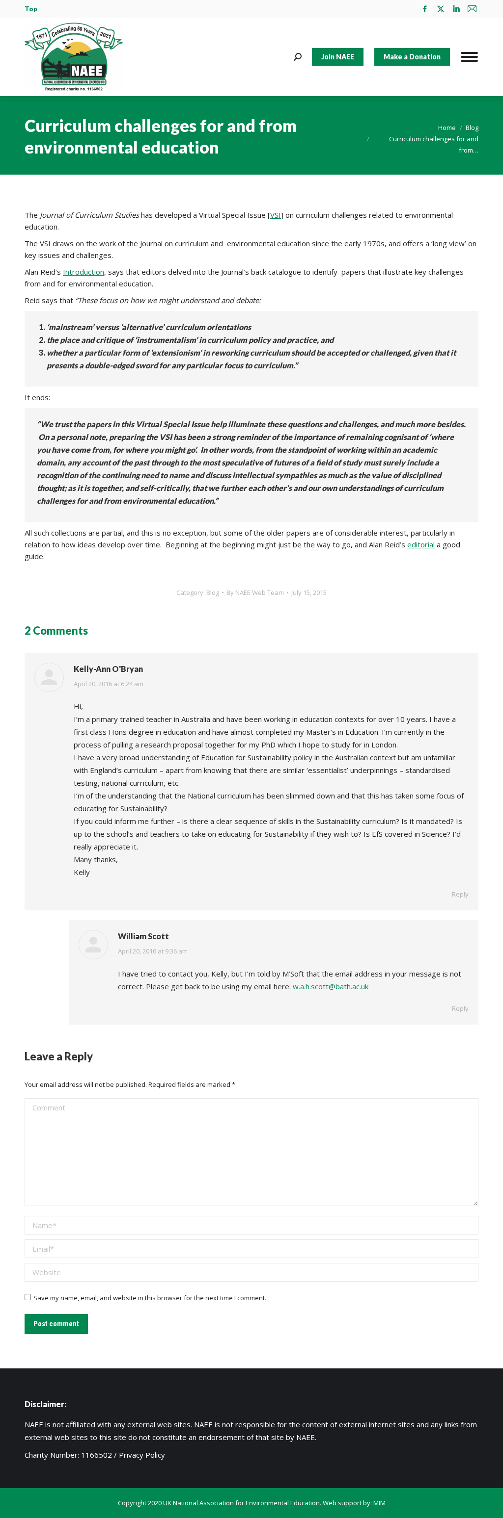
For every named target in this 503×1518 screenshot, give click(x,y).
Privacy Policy (142, 1455)
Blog (212, 592)
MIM (379, 1502)
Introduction (83, 272)
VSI (275, 215)
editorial (421, 544)
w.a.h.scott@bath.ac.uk (330, 986)
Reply (460, 894)
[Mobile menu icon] (469, 57)
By (255, 592)
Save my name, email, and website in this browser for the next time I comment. (149, 1297)
